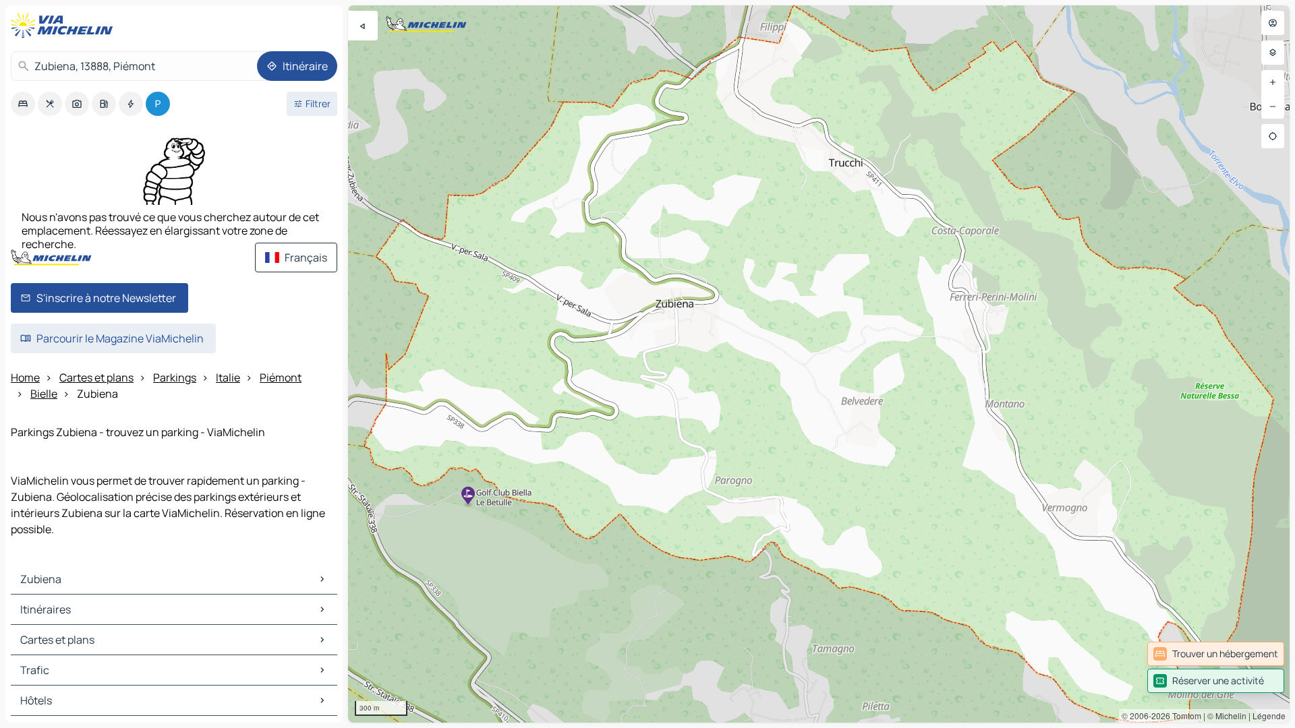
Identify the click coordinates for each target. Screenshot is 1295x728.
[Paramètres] (1272, 52)
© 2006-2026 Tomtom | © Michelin (1184, 715)
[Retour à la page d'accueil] (65, 25)
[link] (1215, 654)
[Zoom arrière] (1272, 106)
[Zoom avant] (1272, 82)
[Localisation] (1272, 136)
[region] (819, 364)
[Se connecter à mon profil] (1272, 23)
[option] (23, 104)
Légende (1269, 715)
